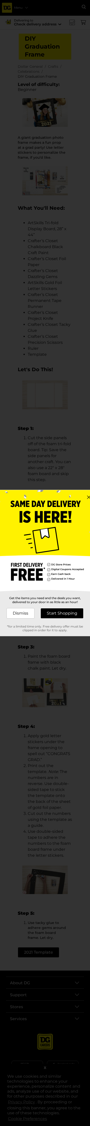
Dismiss (20, 613)
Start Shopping (62, 613)
